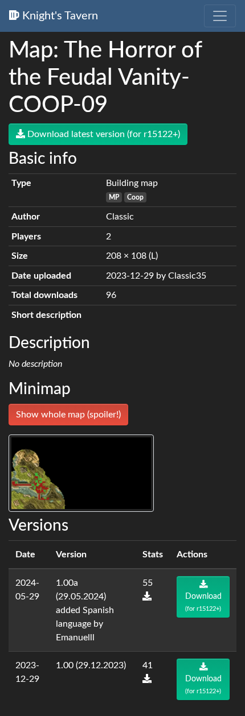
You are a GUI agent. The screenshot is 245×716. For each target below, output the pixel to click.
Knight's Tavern (58, 16)
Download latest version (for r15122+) (102, 134)
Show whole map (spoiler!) (68, 414)
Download (203, 602)
